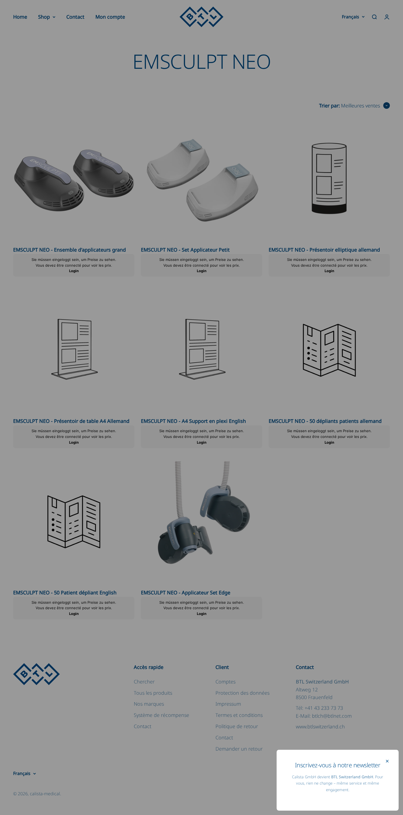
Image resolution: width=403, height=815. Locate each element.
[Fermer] (387, 761)
